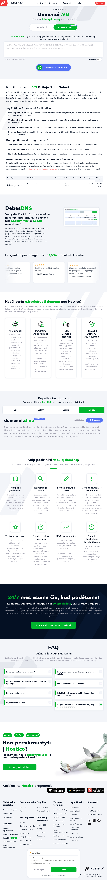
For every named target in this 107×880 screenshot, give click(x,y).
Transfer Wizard (26, 844)
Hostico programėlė (27, 826)
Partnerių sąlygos (60, 821)
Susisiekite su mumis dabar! (53, 625)
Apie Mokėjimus (76, 837)
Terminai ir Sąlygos (61, 810)
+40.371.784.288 (94, 811)
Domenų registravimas (8, 830)
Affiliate (73, 815)
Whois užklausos (9, 842)
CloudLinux (41, 836)
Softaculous (24, 833)
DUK (21, 811)
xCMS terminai (59, 817)
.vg (8, 184)
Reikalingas (39, 870)
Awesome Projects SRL (93, 875)
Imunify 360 (41, 825)
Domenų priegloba (10, 810)
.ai (15, 409)
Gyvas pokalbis (42, 807)
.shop (91, 409)
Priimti (64, 870)
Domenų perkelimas (10, 834)
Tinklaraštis (74, 807)
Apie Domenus (76, 824)
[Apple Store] (56, 792)
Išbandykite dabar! (19, 767)
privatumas (61, 875)
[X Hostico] (89, 821)
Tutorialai (23, 807)
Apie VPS (74, 833)
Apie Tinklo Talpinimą (74, 829)
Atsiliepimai (75, 811)
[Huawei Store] (95, 792)
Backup (39, 829)
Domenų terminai (60, 814)
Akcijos (22, 822)
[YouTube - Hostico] (89, 825)
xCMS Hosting (25, 837)
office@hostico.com (94, 815)
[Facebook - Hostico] (99, 821)
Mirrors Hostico (25, 841)
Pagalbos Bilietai (43, 811)
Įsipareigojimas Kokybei (59, 825)
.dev (41, 409)
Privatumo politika (61, 843)
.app (66, 409)
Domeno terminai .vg (34, 184)
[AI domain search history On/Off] (99, 59)
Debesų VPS (7, 814)
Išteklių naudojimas (61, 836)
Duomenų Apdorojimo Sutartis (61, 831)
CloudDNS (9, 838)
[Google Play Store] (76, 792)
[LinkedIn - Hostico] (94, 821)
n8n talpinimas (8, 817)
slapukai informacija (48, 875)
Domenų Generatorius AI (9, 846)
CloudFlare (41, 832)
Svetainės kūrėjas (26, 830)
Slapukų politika (60, 840)
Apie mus (74, 841)
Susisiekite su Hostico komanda (43, 169)
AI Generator (67, 27)
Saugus (39, 840)
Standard (41, 27)
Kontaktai (91, 807)
